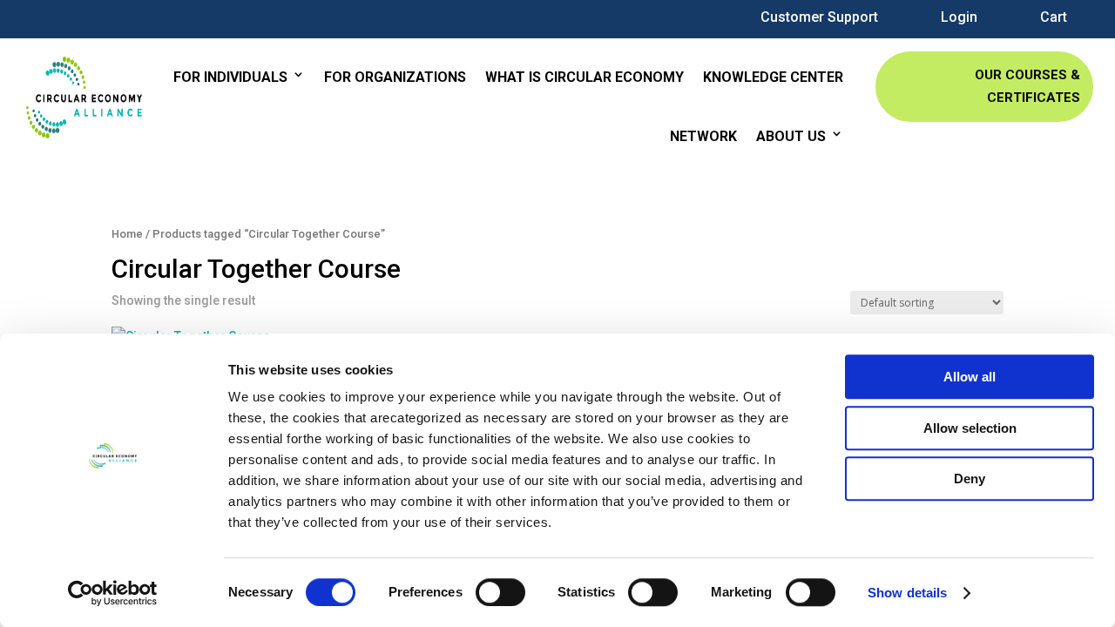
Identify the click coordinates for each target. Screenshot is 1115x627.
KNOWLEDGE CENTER (773, 77)
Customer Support (819, 17)
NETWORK (703, 136)
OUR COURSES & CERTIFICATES (1027, 86)
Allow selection (970, 428)
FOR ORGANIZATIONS (395, 77)
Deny (969, 478)
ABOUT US (791, 136)
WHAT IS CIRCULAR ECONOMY (584, 77)
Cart (1053, 17)
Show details (907, 592)
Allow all (969, 376)
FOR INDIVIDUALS (230, 77)
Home (127, 233)
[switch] (500, 592)
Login (959, 17)
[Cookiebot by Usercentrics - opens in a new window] (113, 593)
